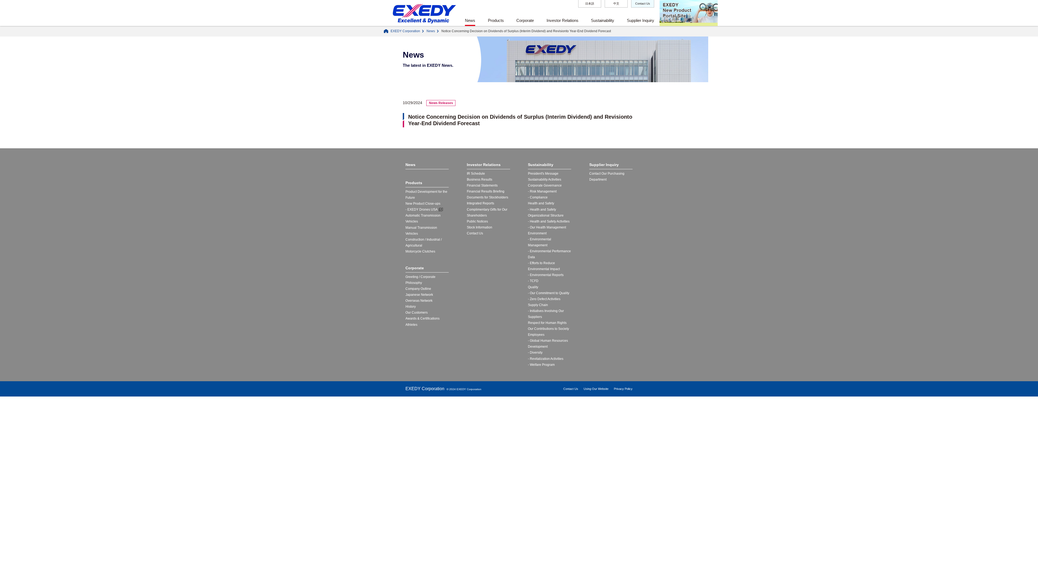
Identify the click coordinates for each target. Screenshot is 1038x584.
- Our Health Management (547, 227)
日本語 (589, 3)
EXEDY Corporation (405, 31)
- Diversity (535, 352)
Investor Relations (562, 20)
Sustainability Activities (544, 179)
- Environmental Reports (546, 275)
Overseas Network (418, 301)
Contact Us (642, 3)
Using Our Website (596, 388)
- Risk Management (542, 191)
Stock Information (479, 227)
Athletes (411, 325)
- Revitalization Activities (545, 359)
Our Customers (416, 312)
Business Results (479, 179)
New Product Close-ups (422, 203)
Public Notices (477, 221)
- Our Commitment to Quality (548, 293)
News (470, 20)
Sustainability (602, 20)
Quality (533, 287)
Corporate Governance (545, 185)
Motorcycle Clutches (420, 251)
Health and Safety (541, 203)
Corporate (525, 20)
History (410, 306)
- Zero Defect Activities (544, 299)
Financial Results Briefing (485, 191)
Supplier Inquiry (640, 20)
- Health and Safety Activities (549, 221)
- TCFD (533, 281)
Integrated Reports (480, 203)
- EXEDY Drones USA (421, 209)
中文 (616, 3)
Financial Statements (482, 185)
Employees (536, 335)
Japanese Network (419, 295)
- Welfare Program (541, 365)
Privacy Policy (623, 388)
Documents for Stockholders (487, 197)
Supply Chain (538, 305)
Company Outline (418, 289)
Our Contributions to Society (548, 329)
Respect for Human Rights (547, 323)
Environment (537, 233)
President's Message (543, 173)
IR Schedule (476, 173)
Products (496, 20)
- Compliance (538, 197)
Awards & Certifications (422, 318)
